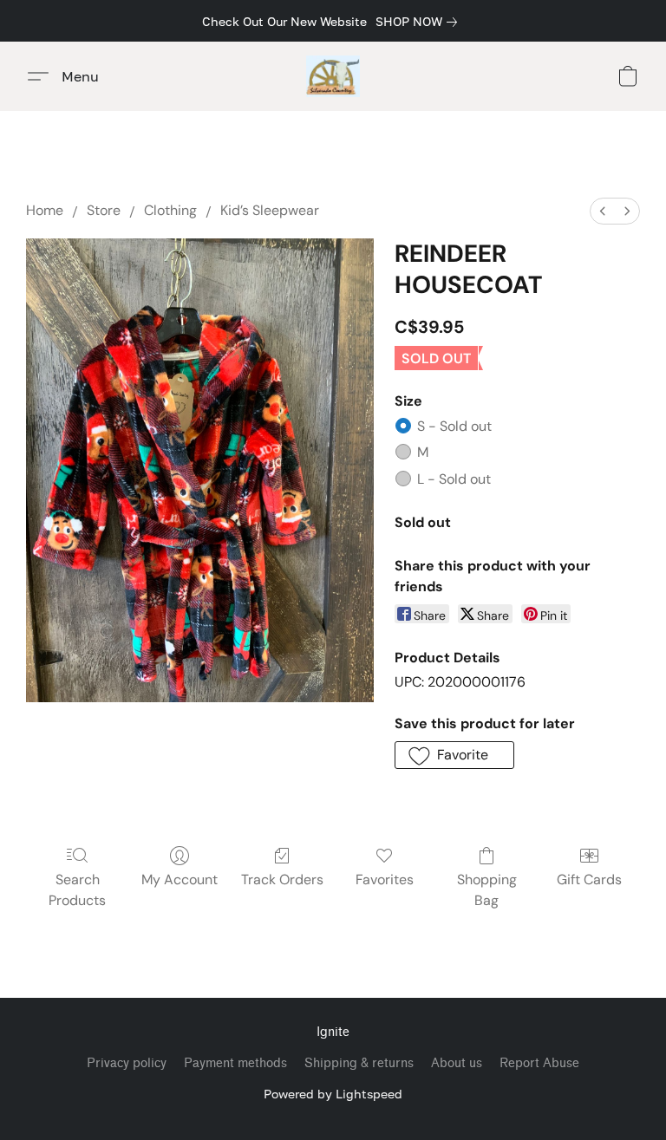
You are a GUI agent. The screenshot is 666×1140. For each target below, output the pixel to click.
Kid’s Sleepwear (269, 210)
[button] (333, 76)
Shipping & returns (359, 1063)
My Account (179, 879)
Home (44, 210)
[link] (419, 21)
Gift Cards (589, 879)
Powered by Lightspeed (333, 1093)
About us (456, 1063)
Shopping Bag (487, 889)
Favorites (385, 879)
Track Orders (282, 879)
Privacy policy (126, 1063)
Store (104, 210)
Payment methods (235, 1063)
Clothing (170, 210)
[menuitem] (603, 211)
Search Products (77, 889)
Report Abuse (539, 1063)
